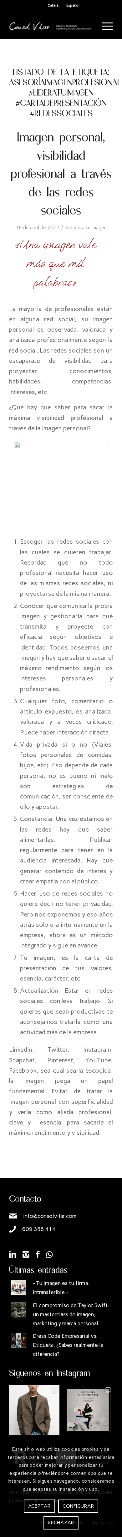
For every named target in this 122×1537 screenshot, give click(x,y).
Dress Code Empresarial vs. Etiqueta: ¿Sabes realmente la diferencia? (68, 1345)
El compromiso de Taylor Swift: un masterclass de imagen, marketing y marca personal (71, 1314)
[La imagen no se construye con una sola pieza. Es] (88, 1410)
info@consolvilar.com (50, 1216)
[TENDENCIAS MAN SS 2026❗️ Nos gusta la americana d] (34, 1410)
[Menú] (104, 26)
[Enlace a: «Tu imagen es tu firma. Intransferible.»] (18, 1287)
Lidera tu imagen (89, 227)
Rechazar (61, 1522)
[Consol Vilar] (50, 26)
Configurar (78, 1506)
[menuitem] (104, 26)
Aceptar (39, 1506)
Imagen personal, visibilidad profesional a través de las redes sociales (61, 173)
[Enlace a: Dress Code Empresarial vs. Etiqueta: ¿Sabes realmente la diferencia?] (18, 1340)
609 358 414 (39, 1229)
